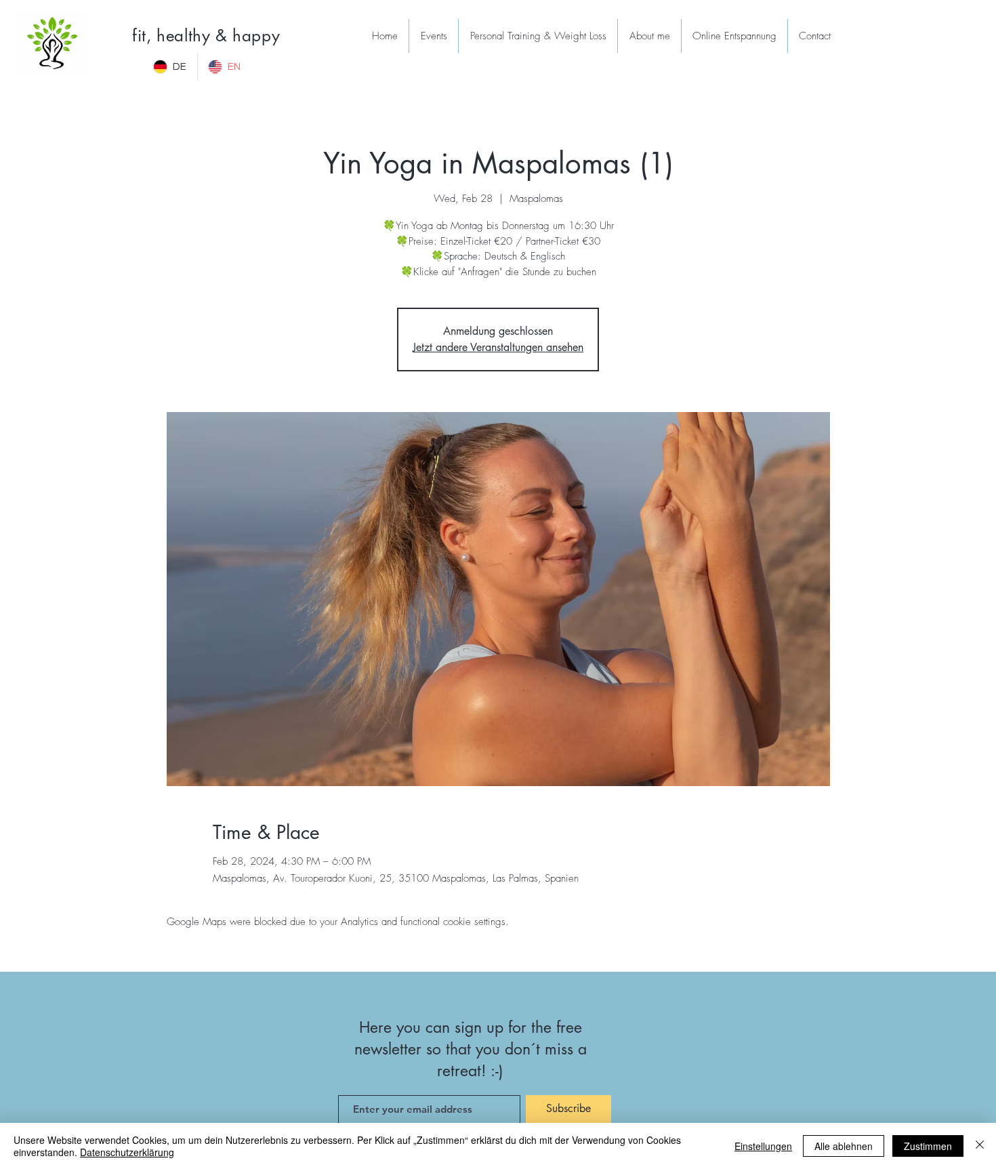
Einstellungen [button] (763, 1146)
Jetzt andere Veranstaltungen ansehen (498, 347)
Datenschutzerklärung (127, 1152)
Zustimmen (928, 1146)
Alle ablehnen (843, 1146)
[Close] (980, 1146)
